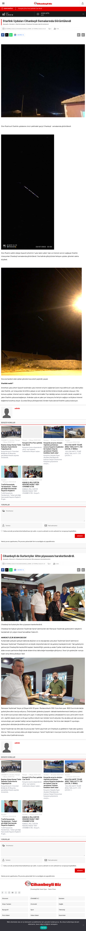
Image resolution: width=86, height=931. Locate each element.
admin (17, 408)
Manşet (17, 440)
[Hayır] (83, 925)
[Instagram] (9, 892)
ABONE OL (20, 35)
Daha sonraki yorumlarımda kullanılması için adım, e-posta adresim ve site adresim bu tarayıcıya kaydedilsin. (39, 531)
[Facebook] (2, 892)
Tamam (43, 928)
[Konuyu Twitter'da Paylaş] (7, 35)
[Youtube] (12, 892)
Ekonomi (12, 559)
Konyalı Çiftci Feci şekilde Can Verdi (32, 444)
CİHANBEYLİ (5, 440)
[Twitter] (5, 892)
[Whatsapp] (16, 892)
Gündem (12, 24)
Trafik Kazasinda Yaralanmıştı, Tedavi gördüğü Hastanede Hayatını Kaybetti (9, 487)
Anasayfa (5, 24)
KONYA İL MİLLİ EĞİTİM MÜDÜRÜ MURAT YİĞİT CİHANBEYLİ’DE (30, 484)
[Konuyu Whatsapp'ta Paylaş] (11, 35)
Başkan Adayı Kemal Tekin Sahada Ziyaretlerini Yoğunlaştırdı (11, 447)
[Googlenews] (19, 892)
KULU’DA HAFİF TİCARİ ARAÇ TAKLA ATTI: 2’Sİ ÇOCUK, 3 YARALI (73, 447)
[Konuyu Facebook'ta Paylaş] (2, 35)
